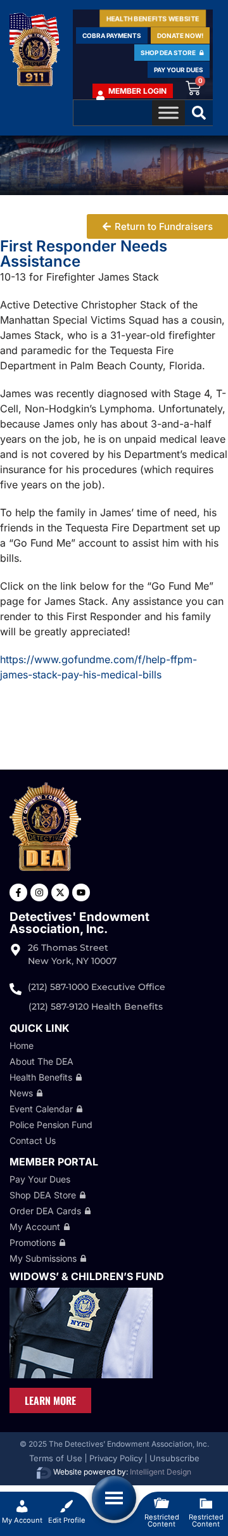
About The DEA (41, 1061)
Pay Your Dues (40, 1179)
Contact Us (33, 1140)
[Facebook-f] (18, 892)
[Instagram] (39, 892)
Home (22, 1045)
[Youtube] (81, 892)
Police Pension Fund (51, 1124)
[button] (199, 112)
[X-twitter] (60, 892)
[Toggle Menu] (168, 113)
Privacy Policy (115, 1458)
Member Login (137, 91)
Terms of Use (55, 1458)
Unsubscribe (174, 1458)
